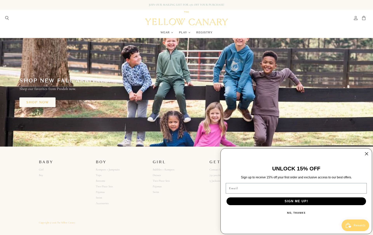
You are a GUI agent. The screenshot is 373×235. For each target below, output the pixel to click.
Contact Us (215, 169)
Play (183, 32)
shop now (37, 102)
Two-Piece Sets (104, 186)
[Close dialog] (366, 153)
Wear (165, 32)
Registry (204, 32)
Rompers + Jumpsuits (108, 169)
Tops (98, 175)
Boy (41, 175)
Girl (41, 169)
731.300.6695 (216, 175)
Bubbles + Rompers (163, 169)
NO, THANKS (296, 213)
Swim (99, 197)
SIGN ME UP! (296, 201)
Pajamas (100, 192)
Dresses (157, 175)
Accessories (102, 203)
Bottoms (100, 180)
